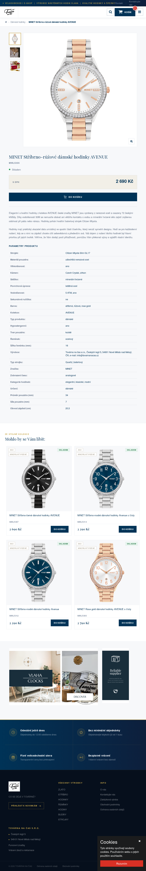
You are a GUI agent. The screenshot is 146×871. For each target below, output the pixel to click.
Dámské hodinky (18, 22)
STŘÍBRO (63, 794)
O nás (103, 789)
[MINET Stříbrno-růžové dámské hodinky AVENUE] (80, 90)
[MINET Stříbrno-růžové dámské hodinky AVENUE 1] (15, 39)
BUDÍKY (62, 814)
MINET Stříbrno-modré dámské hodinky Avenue (34, 609)
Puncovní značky (17, 845)
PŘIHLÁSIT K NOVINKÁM (24, 805)
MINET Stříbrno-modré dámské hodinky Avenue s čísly (106, 515)
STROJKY (63, 819)
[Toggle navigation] (139, 12)
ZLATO (61, 789)
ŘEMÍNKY (63, 804)
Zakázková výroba (109, 799)
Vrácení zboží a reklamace (21, 850)
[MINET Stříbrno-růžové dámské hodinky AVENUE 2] (15, 52)
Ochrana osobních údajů (112, 809)
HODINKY (63, 799)
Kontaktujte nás (134, 3)
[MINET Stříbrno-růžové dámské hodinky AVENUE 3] (15, 66)
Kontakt (119, 3)
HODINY (62, 809)
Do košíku (75, 197)
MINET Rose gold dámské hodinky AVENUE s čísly (104, 609)
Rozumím (121, 863)
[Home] (10, 12)
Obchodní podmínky (110, 804)
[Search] (110, 12)
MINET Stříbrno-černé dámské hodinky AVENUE (34, 515)
